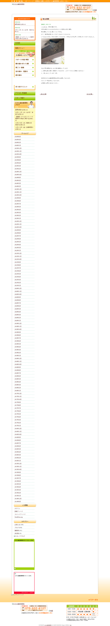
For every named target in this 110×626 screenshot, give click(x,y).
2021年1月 (18, 285)
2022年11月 (18, 224)
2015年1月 (18, 495)
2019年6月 (18, 341)
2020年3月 (18, 314)
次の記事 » (90, 94)
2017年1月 (18, 425)
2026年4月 (18, 139)
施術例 (17, 530)
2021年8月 (18, 265)
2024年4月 (18, 180)
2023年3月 (18, 212)
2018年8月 (18, 370)
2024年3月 (18, 183)
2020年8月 (18, 300)
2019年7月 (18, 338)
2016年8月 (18, 440)
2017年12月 (18, 393)
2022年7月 (18, 236)
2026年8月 (18, 136)
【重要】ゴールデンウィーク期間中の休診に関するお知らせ (24, 118)
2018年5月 (18, 379)
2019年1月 (18, 355)
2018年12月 (18, 358)
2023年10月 (18, 195)
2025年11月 (18, 151)
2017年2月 (18, 422)
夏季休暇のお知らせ (20, 24)
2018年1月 (18, 390)
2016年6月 (18, 446)
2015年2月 (18, 493)
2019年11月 (18, 326)
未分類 (17, 533)
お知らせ (17, 524)
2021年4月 (18, 276)
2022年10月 (18, 227)
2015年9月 (18, 472)
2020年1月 (18, 320)
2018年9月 (18, 367)
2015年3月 (18, 490)
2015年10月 (18, 469)
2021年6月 (18, 271)
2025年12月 (18, 148)
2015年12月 (18, 463)
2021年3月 (18, 279)
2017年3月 (18, 420)
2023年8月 (18, 201)
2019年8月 (18, 335)
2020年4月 (18, 312)
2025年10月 (18, 154)
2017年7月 (18, 408)
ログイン (17, 508)
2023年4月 (18, 209)
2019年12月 (18, 323)
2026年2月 (18, 142)
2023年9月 (18, 198)
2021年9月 (18, 262)
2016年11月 (18, 431)
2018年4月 (18, 382)
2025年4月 (18, 163)
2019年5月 (18, 344)
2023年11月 (18, 192)
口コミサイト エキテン (28, 592)
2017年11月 (18, 396)
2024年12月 (18, 171)
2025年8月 (18, 160)
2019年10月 (18, 329)
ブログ (17, 527)
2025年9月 (18, 157)
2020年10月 (18, 294)
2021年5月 (18, 274)
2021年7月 (18, 268)
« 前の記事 (43, 94)
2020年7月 (18, 303)
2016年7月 (18, 443)
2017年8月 (18, 405)
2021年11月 (18, 256)
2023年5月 (18, 206)
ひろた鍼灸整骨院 (19, 575)
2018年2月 (18, 387)
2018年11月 (18, 361)
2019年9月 (18, 332)
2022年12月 (18, 221)
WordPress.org (19, 517)
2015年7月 (18, 478)
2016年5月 (18, 449)
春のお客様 (46, 19)
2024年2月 (18, 186)
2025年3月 (18, 166)
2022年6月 (18, 239)
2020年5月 (18, 309)
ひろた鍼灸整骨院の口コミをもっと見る (24, 540)
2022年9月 (18, 230)
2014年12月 (18, 498)
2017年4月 (18, 417)
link (70, 625)
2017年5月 (18, 414)
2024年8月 (18, 177)
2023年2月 (18, 215)
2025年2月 (18, 168)
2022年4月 (18, 244)
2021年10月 (18, 259)
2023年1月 (18, 218)
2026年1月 (18, 145)
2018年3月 (18, 385)
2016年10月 (18, 434)
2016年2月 (18, 457)
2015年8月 (18, 475)
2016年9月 (18, 437)
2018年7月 (18, 373)
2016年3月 (18, 455)
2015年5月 (18, 484)
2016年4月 (18, 452)
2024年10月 (18, 174)
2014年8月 (18, 501)
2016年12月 (18, 428)
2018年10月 (18, 364)
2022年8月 (18, 233)
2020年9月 (18, 297)
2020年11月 (18, 291)
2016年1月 (18, 460)
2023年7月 (18, 204)
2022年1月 (18, 250)
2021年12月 (18, 253)
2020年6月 (18, 306)
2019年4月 (18, 347)
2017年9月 (18, 402)
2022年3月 (18, 247)
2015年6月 (18, 481)
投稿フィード (19, 511)
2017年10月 (18, 399)
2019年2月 (18, 352)
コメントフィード (20, 514)
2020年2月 (18, 317)
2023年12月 (18, 189)
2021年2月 (18, 282)
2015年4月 (18, 487)
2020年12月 (18, 288)
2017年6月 (18, 411)
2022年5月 (18, 241)
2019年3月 (18, 349)
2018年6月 (18, 376)
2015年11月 (18, 466)
